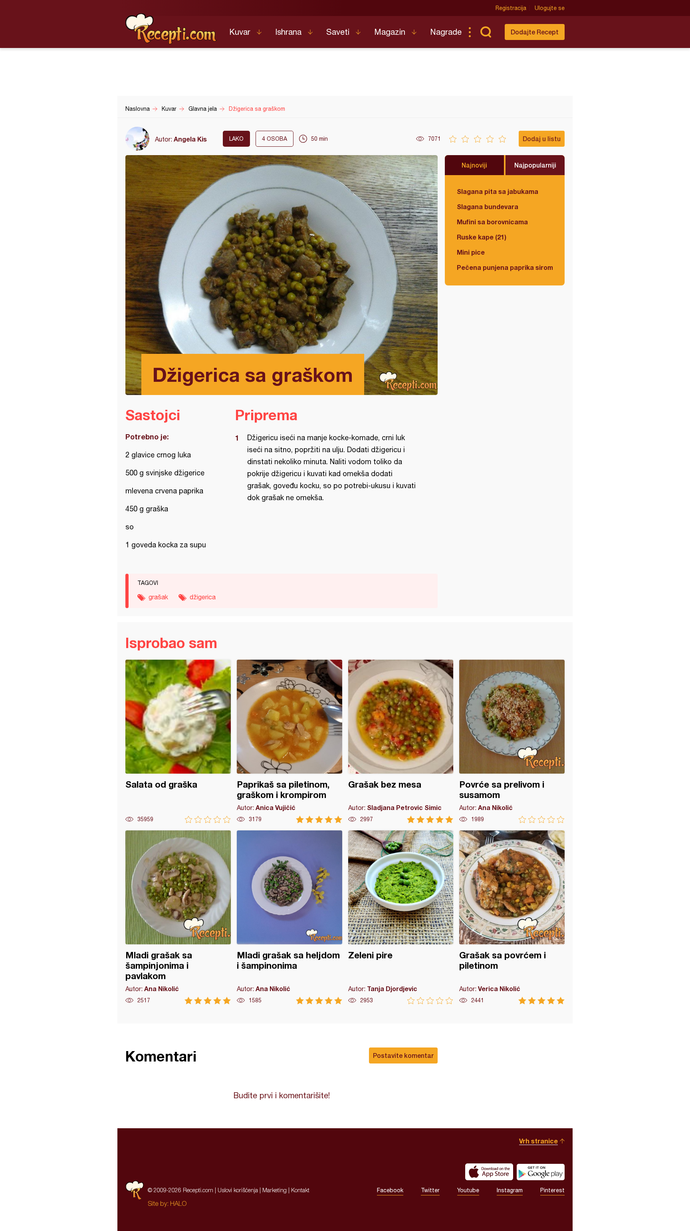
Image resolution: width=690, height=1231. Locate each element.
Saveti (337, 31)
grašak (158, 597)
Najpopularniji (535, 165)
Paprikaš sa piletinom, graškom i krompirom (289, 741)
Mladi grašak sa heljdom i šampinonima (289, 917)
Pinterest (552, 1190)
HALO (178, 1203)
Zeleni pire (401, 917)
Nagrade (446, 31)
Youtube (468, 1190)
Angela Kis (190, 139)
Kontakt (300, 1190)
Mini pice (471, 252)
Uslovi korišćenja (238, 1190)
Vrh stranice (538, 1141)
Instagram (510, 1190)
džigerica (203, 597)
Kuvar (239, 31)
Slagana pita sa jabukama (497, 191)
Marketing (274, 1190)
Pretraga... (485, 32)
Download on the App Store (489, 1171)
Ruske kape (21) (481, 237)
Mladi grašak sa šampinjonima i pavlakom (178, 917)
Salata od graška (178, 741)
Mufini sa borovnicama (492, 221)
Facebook (390, 1190)
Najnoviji (474, 165)
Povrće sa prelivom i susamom (512, 741)
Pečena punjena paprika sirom (505, 267)
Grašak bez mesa (401, 741)
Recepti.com (171, 28)
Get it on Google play (541, 1171)
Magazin (389, 31)
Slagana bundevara (487, 206)
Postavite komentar (403, 1055)
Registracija (511, 8)
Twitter (430, 1190)
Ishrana (288, 31)
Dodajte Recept (535, 32)
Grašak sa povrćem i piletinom (512, 917)
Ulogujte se (550, 8)
